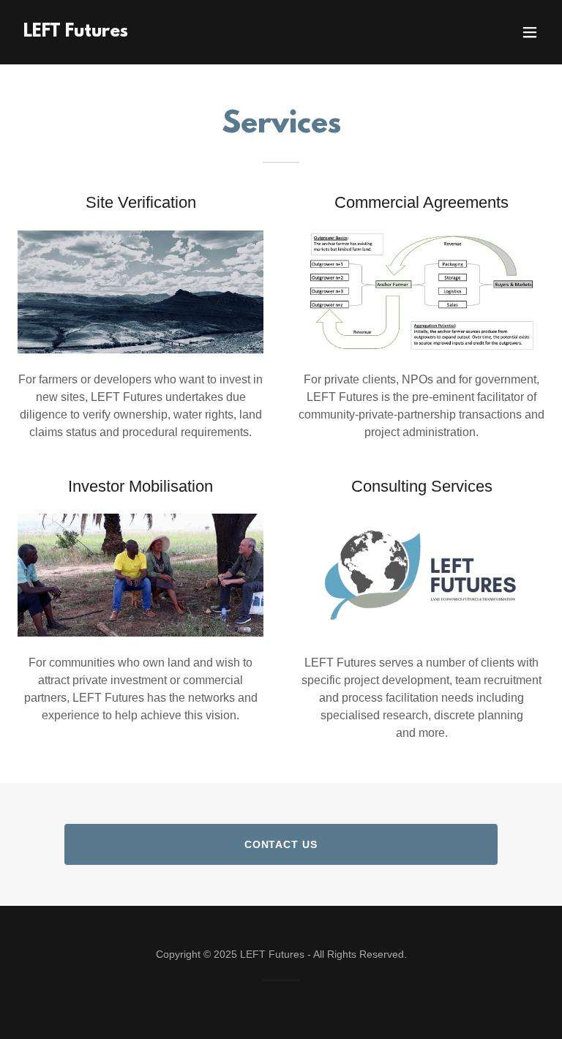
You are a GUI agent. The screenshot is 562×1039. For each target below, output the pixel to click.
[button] (529, 32)
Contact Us (281, 844)
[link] (75, 32)
